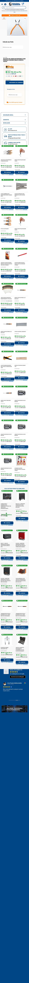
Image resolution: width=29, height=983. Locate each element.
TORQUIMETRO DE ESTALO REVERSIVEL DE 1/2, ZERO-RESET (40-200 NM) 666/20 (20, 614)
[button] (2, 4)
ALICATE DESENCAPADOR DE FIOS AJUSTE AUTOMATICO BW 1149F (6, 366)
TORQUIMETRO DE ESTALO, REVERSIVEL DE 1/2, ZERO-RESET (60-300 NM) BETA (5, 614)
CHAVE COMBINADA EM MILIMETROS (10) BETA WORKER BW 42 (6, 195)
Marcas (8, 9)
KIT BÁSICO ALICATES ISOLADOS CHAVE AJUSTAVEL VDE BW (20, 469)
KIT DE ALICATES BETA (5, 228)
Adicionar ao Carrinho (16, 82)
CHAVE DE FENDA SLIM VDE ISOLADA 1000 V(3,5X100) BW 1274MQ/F (20, 263)
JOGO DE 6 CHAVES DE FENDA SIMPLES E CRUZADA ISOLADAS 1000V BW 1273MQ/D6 (6, 263)
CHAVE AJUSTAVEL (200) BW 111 (20, 331)
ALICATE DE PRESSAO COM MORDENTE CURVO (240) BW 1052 (20, 195)
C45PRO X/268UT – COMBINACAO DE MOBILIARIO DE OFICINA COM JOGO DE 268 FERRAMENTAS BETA (6, 506)
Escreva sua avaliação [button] (17, 677)
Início (6, 9)
